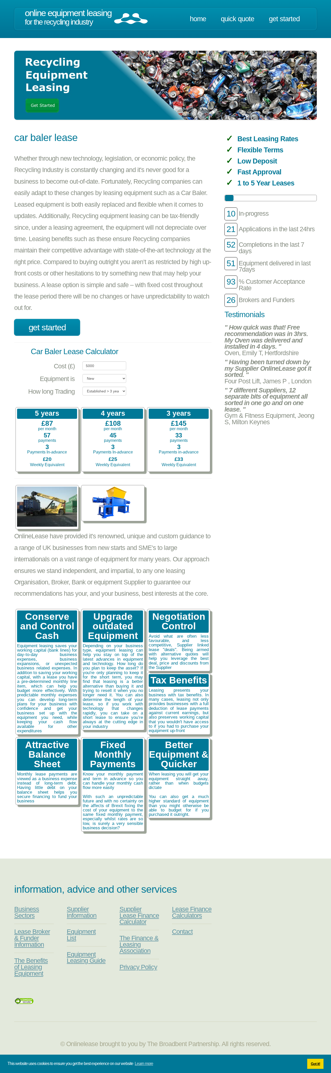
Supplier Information (81, 912)
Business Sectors (26, 912)
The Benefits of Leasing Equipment (31, 967)
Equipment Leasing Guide (86, 957)
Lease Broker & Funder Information (32, 938)
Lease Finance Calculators (192, 912)
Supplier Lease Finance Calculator (139, 915)
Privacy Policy (138, 967)
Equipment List (81, 935)
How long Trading (51, 391)
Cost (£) (64, 366)
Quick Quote (237, 19)
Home (198, 19)
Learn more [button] (144, 1063)
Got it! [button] (315, 1064)
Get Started (284, 19)
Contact (182, 931)
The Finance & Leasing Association (139, 944)
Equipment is (57, 378)
